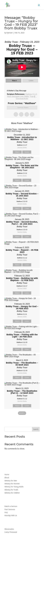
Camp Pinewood (10, 532)
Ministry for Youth (11, 490)
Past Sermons (9, 509)
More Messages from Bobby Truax (20, 96)
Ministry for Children (12, 493)
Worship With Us (10, 516)
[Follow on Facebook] (20, 566)
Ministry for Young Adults (14, 487)
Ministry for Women (12, 484)
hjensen (10, 33)
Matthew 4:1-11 (31, 94)
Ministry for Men (10, 481)
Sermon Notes (23, 108)
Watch (14, 81)
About (6, 478)
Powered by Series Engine (22, 419)
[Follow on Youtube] (24, 566)
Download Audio (22, 99)
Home (6, 475)
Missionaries (9, 529)
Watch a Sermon (10, 506)
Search (35, 429)
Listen (31, 81)
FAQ (6, 512)
